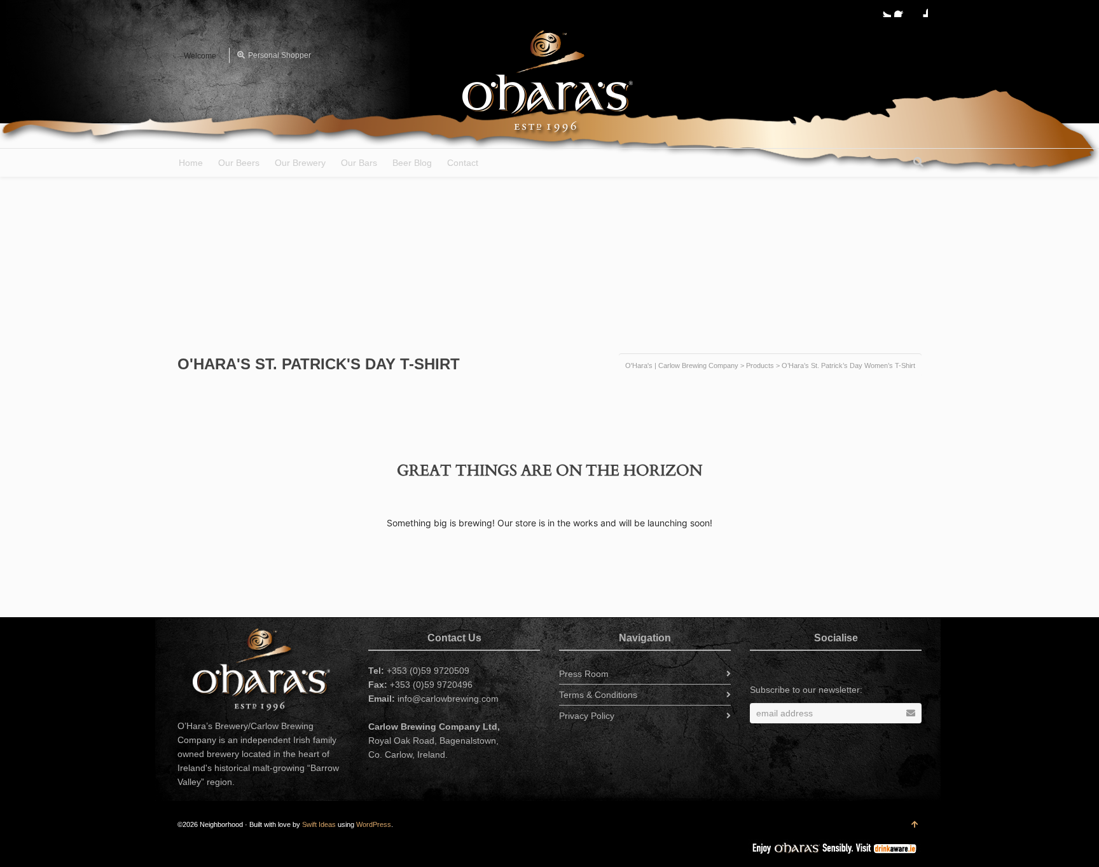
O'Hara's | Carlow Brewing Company (681, 365)
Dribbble (920, 9)
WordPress (373, 824)
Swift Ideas (319, 824)
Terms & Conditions (598, 695)
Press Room (584, 674)
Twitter (883, 9)
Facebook (901, 9)
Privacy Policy (586, 716)
